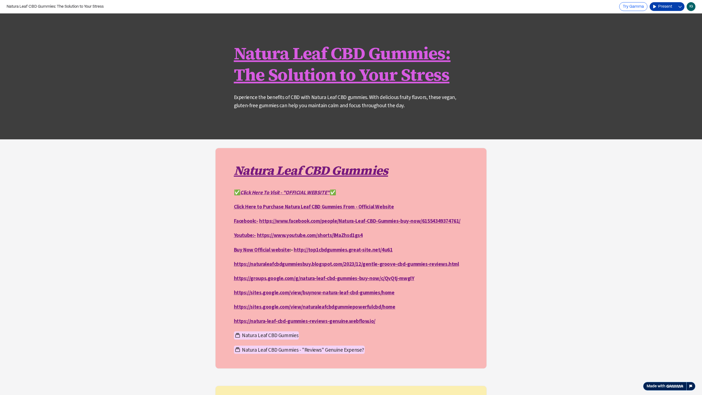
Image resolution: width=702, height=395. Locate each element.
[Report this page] (691, 386)
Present (665, 7)
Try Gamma (633, 7)
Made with (656, 386)
